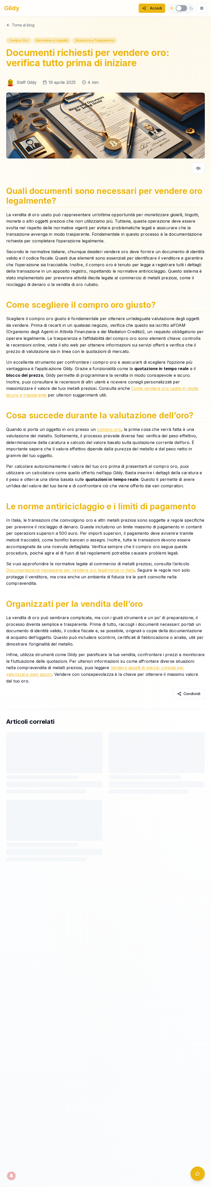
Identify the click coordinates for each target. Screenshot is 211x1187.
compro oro (109, 429)
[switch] (181, 8)
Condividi (191, 693)
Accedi (156, 8)
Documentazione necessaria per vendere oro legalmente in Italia (70, 570)
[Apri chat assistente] (197, 1173)
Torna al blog (23, 25)
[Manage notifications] (11, 1176)
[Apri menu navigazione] (202, 8)
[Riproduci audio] (198, 168)
